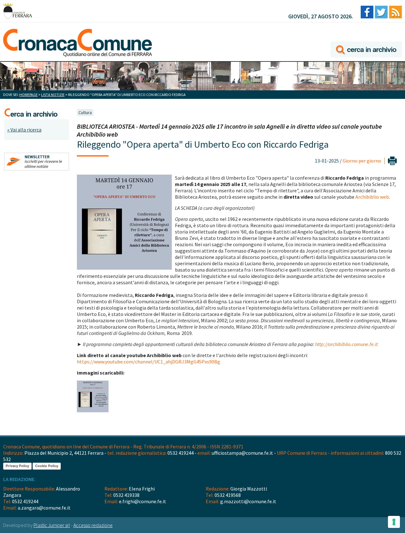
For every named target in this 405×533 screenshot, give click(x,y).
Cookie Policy (46, 466)
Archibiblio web (372, 197)
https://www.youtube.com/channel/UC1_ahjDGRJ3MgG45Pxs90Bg (148, 361)
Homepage (28, 94)
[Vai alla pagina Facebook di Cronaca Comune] (367, 12)
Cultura (85, 112)
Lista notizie (53, 94)
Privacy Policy (17, 466)
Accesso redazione (93, 525)
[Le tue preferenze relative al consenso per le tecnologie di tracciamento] (394, 522)
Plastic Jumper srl (52, 525)
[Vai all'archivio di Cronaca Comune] (366, 40)
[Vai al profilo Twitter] (381, 12)
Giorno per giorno (362, 160)
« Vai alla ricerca (24, 129)
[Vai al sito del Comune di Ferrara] (17, 11)
